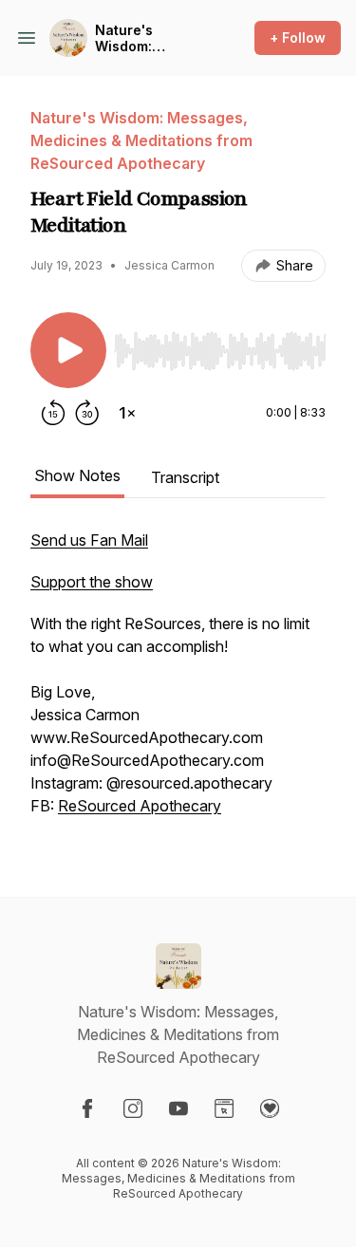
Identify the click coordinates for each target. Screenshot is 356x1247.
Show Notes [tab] (77, 475)
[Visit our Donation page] (269, 1108)
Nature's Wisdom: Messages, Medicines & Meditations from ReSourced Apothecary (152, 38)
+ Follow (298, 37)
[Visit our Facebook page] (87, 1108)
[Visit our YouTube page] (178, 1108)
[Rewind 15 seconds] (53, 413)
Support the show (91, 581)
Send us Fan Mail (89, 539)
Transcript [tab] (185, 477)
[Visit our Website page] (224, 1108)
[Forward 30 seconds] (87, 413)
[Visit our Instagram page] (132, 1108)
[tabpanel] (178, 682)
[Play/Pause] (68, 350)
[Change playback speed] (127, 413)
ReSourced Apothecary (139, 805)
